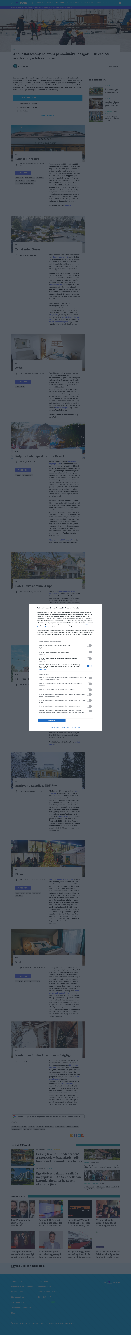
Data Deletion (55, 727)
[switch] (89, 645)
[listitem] (65, 641)
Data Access (65, 727)
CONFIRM (51, 720)
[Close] (99, 608)
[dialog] (65, 667)
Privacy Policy (76, 727)
